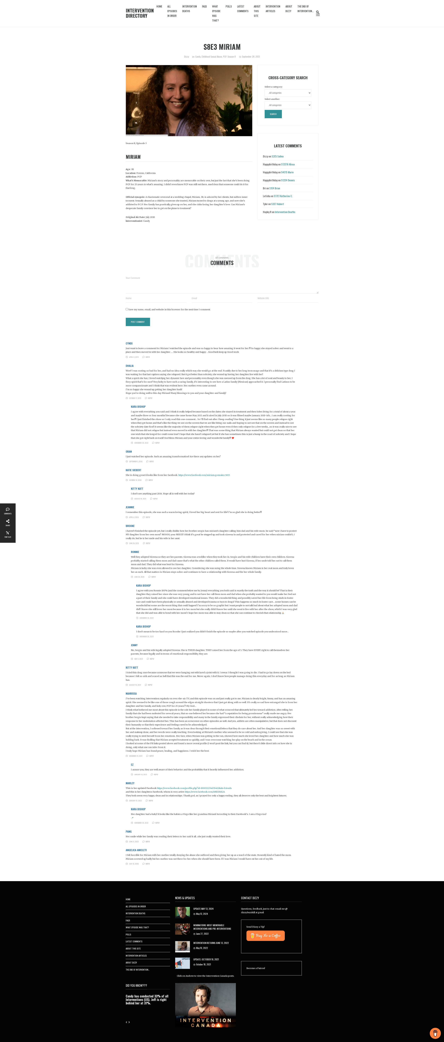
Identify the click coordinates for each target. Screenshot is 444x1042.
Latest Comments (243, 8)
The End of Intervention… (305, 8)
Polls (229, 6)
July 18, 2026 (134, 863)
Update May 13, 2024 (203, 908)
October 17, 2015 (135, 398)
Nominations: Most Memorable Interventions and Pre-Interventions (212, 926)
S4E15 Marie (287, 172)
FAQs (204, 6)
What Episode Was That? (216, 13)
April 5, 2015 (134, 357)
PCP (225, 56)
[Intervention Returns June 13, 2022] (182, 946)
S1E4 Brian (274, 188)
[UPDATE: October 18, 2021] (182, 963)
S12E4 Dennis (288, 180)
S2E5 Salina (278, 156)
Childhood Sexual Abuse (212, 56)
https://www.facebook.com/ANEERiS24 (205, 791)
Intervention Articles (273, 8)
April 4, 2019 (134, 517)
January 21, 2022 (135, 800)
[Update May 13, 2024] (182, 912)
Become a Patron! (255, 968)
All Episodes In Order (172, 11)
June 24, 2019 (134, 543)
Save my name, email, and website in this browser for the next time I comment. (170, 309)
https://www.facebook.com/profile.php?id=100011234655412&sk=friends (194, 788)
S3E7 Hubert (277, 204)
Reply (148, 357)
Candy (197, 56)
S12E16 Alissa (288, 164)
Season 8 (232, 56)
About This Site (257, 11)
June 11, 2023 (134, 841)
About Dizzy (288, 8)
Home (159, 6)
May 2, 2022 (138, 659)
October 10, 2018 (135, 480)
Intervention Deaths (189, 8)
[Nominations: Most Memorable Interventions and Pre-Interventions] (182, 929)
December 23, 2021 (135, 756)
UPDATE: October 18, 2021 (206, 959)
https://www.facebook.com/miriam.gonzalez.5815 (204, 475)
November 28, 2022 (141, 443)
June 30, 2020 (139, 577)
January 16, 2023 (140, 774)
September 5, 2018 (135, 461)
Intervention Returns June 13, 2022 (211, 943)
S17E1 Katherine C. (283, 196)
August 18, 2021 (140, 498)
